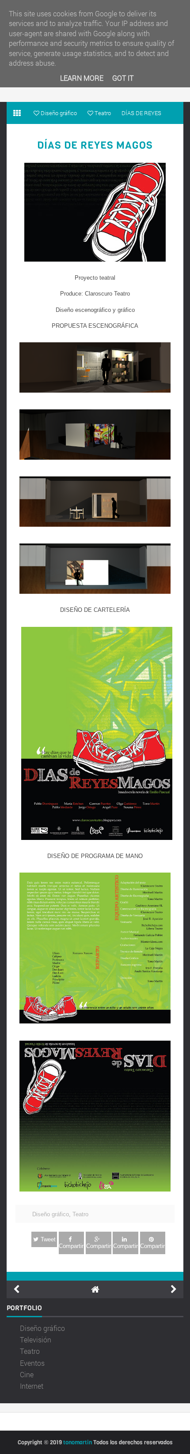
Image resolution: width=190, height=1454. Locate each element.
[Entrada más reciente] (16, 1289)
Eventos (32, 1363)
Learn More (81, 77)
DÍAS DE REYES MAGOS (95, 145)
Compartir (71, 1246)
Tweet (48, 1239)
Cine (27, 1374)
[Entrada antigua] (173, 1289)
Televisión (35, 1339)
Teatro (80, 1214)
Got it (122, 77)
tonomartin (77, 1442)
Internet (31, 1385)
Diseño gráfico (50, 1214)
